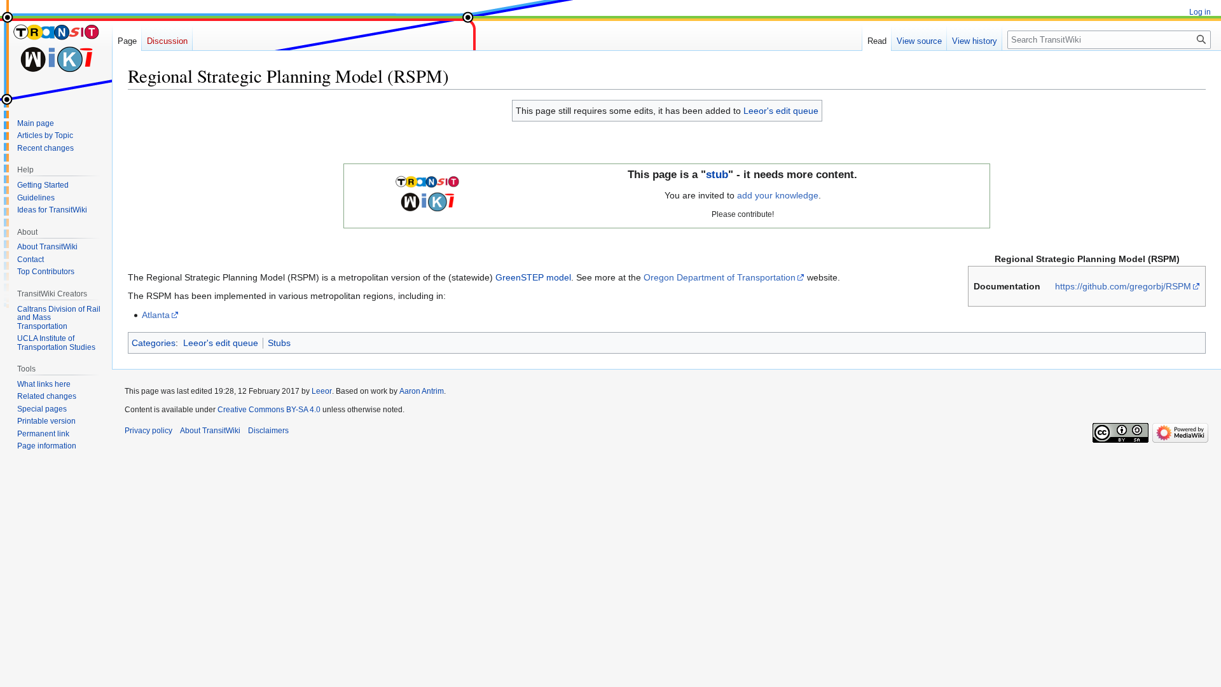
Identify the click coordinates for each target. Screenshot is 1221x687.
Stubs (279, 343)
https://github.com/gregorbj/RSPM (1123, 286)
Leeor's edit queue (780, 111)
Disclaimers (268, 430)
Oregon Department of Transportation (720, 277)
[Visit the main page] (56, 51)
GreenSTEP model (533, 277)
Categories (154, 343)
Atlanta (156, 315)
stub (717, 175)
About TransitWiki (210, 430)
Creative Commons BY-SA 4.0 (269, 409)
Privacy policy (148, 430)
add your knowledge (777, 195)
